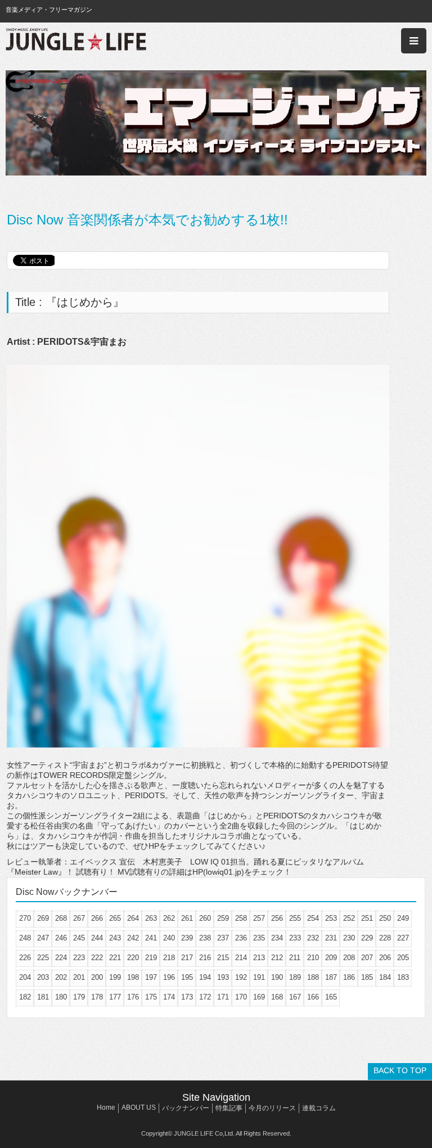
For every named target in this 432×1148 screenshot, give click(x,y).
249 (403, 918)
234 (277, 938)
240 (169, 938)
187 (331, 977)
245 (79, 938)
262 (169, 918)
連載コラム (319, 1108)
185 (367, 977)
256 (277, 918)
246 (61, 938)
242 (133, 938)
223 (79, 957)
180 (61, 997)
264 (133, 918)
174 (169, 997)
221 (115, 957)
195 (187, 977)
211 (294, 957)
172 (205, 997)
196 (169, 977)
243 (115, 938)
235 (259, 938)
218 (169, 957)
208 (349, 957)
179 (79, 997)
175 (151, 997)
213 (259, 957)
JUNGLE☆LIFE (76, 40)
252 (349, 918)
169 (259, 997)
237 (223, 938)
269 (43, 918)
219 (151, 957)
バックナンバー (185, 1108)
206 (385, 957)
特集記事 (228, 1108)
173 (187, 997)
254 (313, 918)
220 (133, 957)
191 (259, 977)
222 (97, 957)
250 (385, 918)
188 (313, 977)
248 (25, 938)
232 (313, 938)
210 (313, 957)
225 (43, 957)
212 (277, 957)
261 (187, 918)
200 (97, 977)
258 (241, 918)
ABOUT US (139, 1107)
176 (133, 997)
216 (205, 957)
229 (367, 938)
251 (367, 918)
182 (25, 997)
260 (205, 918)
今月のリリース (272, 1108)
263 (151, 918)
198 (133, 977)
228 (385, 938)
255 (295, 918)
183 (403, 977)
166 (313, 997)
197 (151, 977)
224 (61, 957)
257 (259, 918)
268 (61, 918)
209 (331, 957)
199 (115, 977)
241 (151, 938)
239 (187, 938)
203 (43, 977)
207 (367, 957)
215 (223, 957)
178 (97, 997)
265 (115, 918)
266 (97, 918)
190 (277, 977)
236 (241, 938)
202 (61, 977)
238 (205, 938)
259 (223, 918)
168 (277, 997)
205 (403, 957)
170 (241, 997)
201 (79, 977)
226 (25, 957)
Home (106, 1107)
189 (295, 977)
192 (241, 977)
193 (223, 977)
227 (403, 938)
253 (331, 918)
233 (295, 938)
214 (241, 957)
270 (25, 918)
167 (295, 997)
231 (331, 938)
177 (115, 997)
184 (385, 977)
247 (43, 938)
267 (79, 918)
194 (205, 977)
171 (223, 997)
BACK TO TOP (400, 1070)
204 (25, 977)
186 (349, 977)
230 (349, 938)
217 (187, 957)
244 (97, 938)
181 (43, 997)
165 (331, 997)
